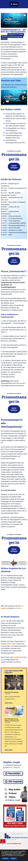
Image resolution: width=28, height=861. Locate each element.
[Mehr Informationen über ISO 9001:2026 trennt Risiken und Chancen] (14, 711)
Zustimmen (5, 858)
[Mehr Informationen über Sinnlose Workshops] (14, 682)
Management (5, 36)
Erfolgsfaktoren (12, 34)
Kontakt (16, 657)
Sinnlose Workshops (12, 692)
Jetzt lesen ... (9, 703)
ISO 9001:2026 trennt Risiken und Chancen (12, 720)
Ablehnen (13, 858)
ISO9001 (21, 34)
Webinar (4, 38)
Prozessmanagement (16, 36)
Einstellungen (8, 854)
